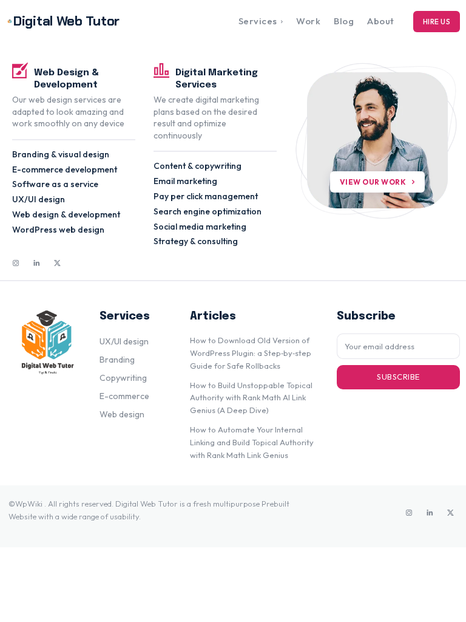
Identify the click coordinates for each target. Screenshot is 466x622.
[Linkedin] (36, 263)
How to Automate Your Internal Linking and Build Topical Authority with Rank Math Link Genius (252, 442)
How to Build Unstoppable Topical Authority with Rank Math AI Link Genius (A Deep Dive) (251, 397)
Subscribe (398, 376)
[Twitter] (57, 263)
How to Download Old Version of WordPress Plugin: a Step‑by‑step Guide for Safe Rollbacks (250, 353)
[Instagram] (15, 263)
